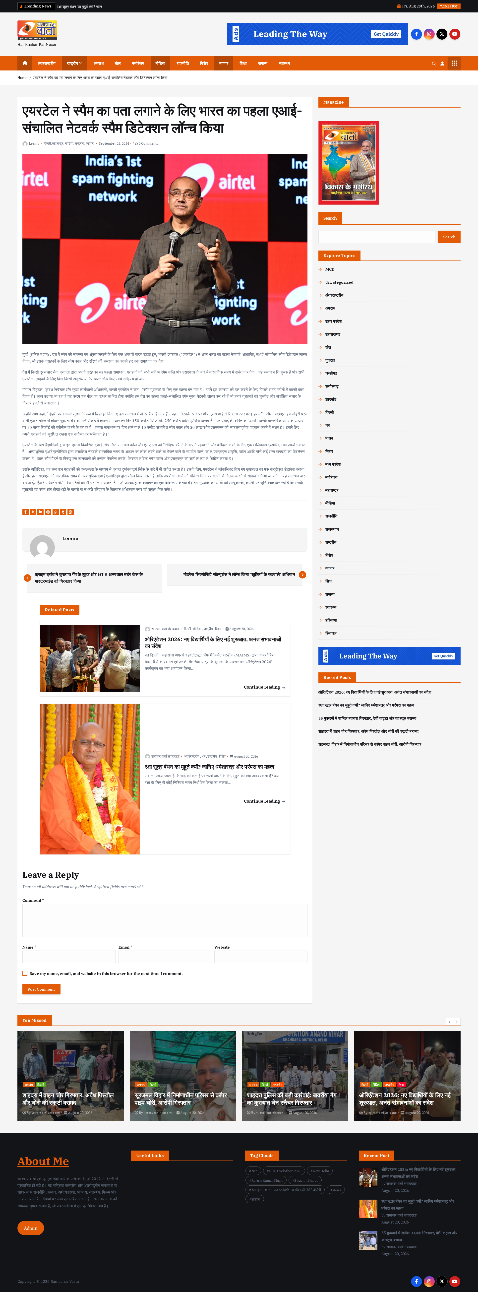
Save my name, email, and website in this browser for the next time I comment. (106, 973)
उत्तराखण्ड (332, 334)
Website (222, 947)
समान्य (263, 63)
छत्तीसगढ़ (332, 386)
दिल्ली (47, 143)
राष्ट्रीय (72, 63)
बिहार (329, 451)
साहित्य (255, 1199)
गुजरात (330, 360)
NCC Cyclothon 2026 (285, 1170)
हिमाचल (331, 633)
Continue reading (263, 687)
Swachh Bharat (306, 1180)
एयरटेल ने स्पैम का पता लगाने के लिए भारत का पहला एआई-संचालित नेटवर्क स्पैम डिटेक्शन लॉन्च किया (100, 77)
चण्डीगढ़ (331, 373)
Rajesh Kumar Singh (267, 1180)
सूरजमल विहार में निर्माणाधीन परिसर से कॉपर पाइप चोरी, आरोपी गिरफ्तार (369, 744)
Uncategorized (339, 282)
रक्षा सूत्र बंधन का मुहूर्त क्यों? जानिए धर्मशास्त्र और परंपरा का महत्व (366, 705)
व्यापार (224, 63)
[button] (449, 1022)
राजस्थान (332, 529)
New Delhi (321, 1170)
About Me (43, 1161)
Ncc (254, 1170)
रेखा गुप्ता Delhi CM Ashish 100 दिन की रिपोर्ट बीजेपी (286, 1189)
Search (330, 218)
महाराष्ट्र (57, 143)
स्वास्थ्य (284, 63)
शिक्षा (243, 63)
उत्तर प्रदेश (333, 321)
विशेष (204, 63)
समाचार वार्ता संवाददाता (165, 628)
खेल (117, 63)
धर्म (203, 756)
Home (22, 77)
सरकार (337, 1189)
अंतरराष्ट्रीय (47, 63)
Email (125, 947)
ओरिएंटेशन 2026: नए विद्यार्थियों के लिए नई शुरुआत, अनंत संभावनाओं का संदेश (374, 692)
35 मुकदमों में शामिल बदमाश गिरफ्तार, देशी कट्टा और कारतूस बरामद (367, 718)
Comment (33, 900)
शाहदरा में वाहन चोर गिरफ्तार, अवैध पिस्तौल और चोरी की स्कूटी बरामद (368, 731)
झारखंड (331, 399)
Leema (34, 143)
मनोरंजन (138, 63)
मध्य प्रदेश (333, 464)
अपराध (99, 63)
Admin (31, 1228)
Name (29, 947)
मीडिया (160, 63)
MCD (330, 269)
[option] (70, 1076)
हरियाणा (331, 620)
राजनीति (183, 63)
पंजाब (329, 438)
